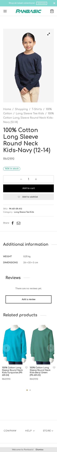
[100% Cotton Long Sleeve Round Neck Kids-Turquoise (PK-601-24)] (14, 344)
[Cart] (52, 11)
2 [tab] (30, 390)
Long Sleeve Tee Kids (30, 113)
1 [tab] (27, 390)
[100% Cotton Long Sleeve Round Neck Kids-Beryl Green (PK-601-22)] (42, 344)
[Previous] (6, 348)
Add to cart (28, 188)
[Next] (51, 348)
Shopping (21, 109)
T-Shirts (37, 109)
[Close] (54, 3)
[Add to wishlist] (26, 368)
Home (7, 109)
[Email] (18, 223)
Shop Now (42, 3)
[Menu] (5, 11)
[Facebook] (12, 223)
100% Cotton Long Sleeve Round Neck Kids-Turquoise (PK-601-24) (12, 371)
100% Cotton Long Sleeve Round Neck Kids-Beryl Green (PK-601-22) (40, 371)
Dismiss (39, 449)
